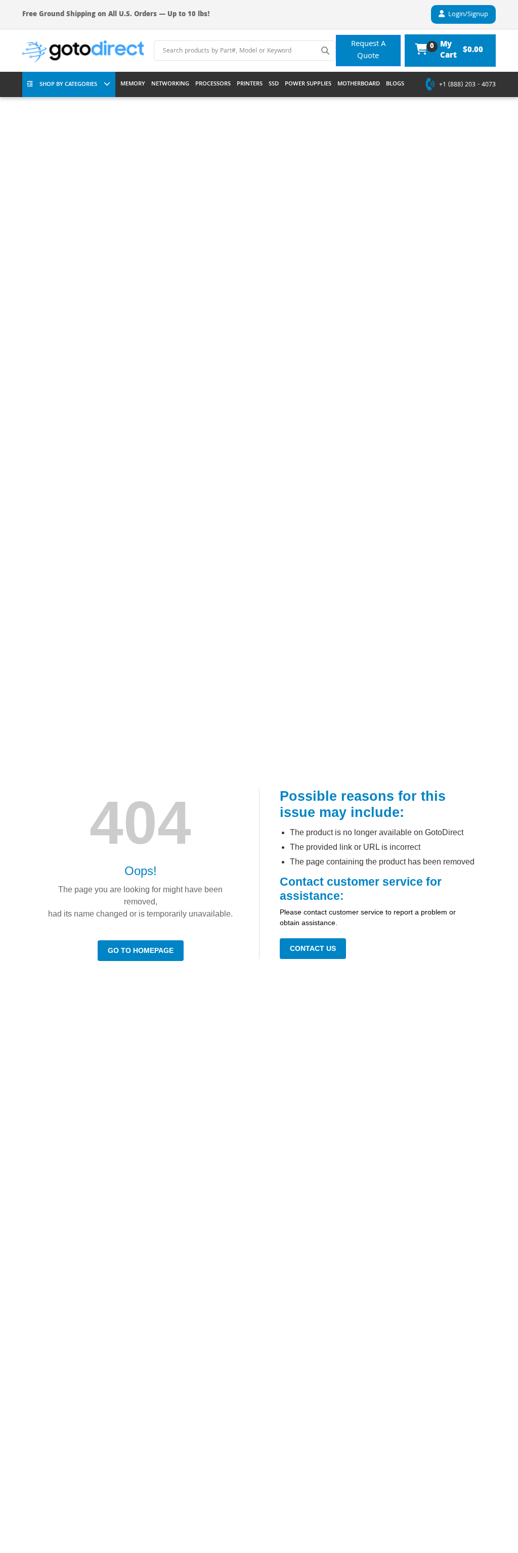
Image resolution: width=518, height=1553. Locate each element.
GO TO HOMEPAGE (141, 950)
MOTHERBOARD (358, 84)
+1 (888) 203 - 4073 (467, 85)
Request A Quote (368, 50)
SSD (274, 84)
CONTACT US (313, 948)
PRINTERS (250, 84)
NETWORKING (170, 84)
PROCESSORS (213, 84)
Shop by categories (68, 84)
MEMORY (132, 84)
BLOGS (395, 84)
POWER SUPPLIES (308, 84)
